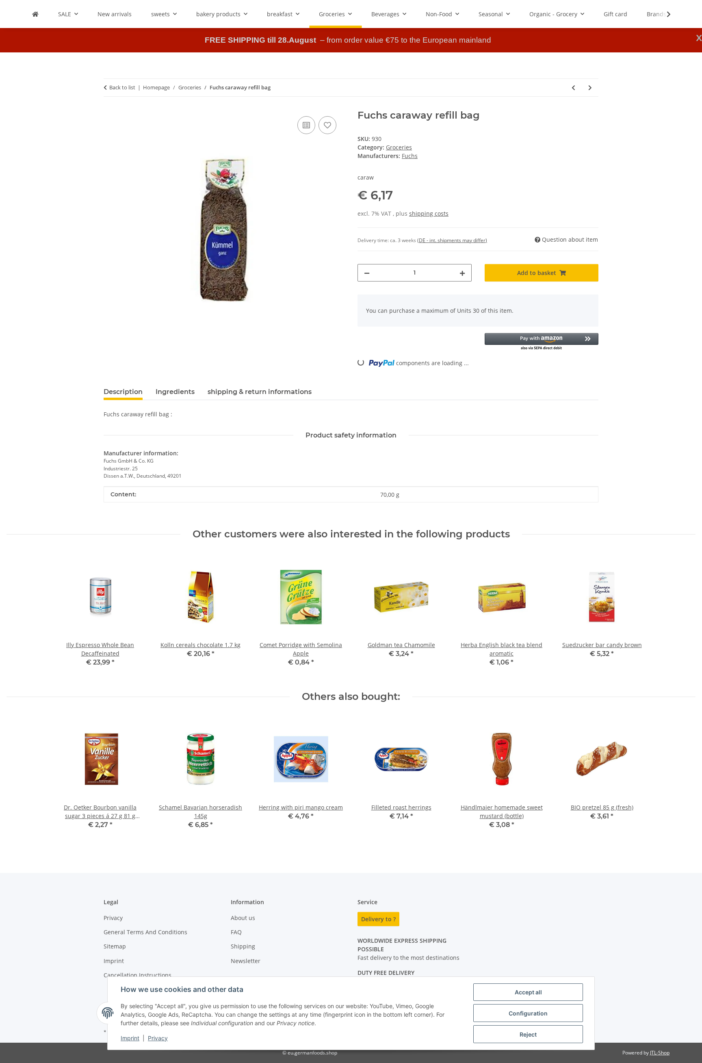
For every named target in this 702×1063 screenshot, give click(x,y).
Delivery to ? (378, 919)
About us (243, 918)
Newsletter (245, 961)
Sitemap (115, 946)
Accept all (528, 992)
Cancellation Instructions (137, 975)
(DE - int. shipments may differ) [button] (452, 240)
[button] (663, 14)
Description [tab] (123, 392)
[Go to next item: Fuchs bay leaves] (590, 87)
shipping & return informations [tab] (260, 392)
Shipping (243, 946)
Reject (528, 1034)
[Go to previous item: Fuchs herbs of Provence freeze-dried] (573, 87)
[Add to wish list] (327, 125)
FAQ (236, 932)
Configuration (528, 1013)
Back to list (122, 87)
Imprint (130, 1038)
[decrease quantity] (367, 272)
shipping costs (428, 213)
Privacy (158, 1038)
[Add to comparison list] (306, 125)
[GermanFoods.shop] (35, 14)
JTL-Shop (660, 1052)
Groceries (399, 147)
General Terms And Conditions (145, 932)
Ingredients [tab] (175, 392)
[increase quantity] (462, 272)
